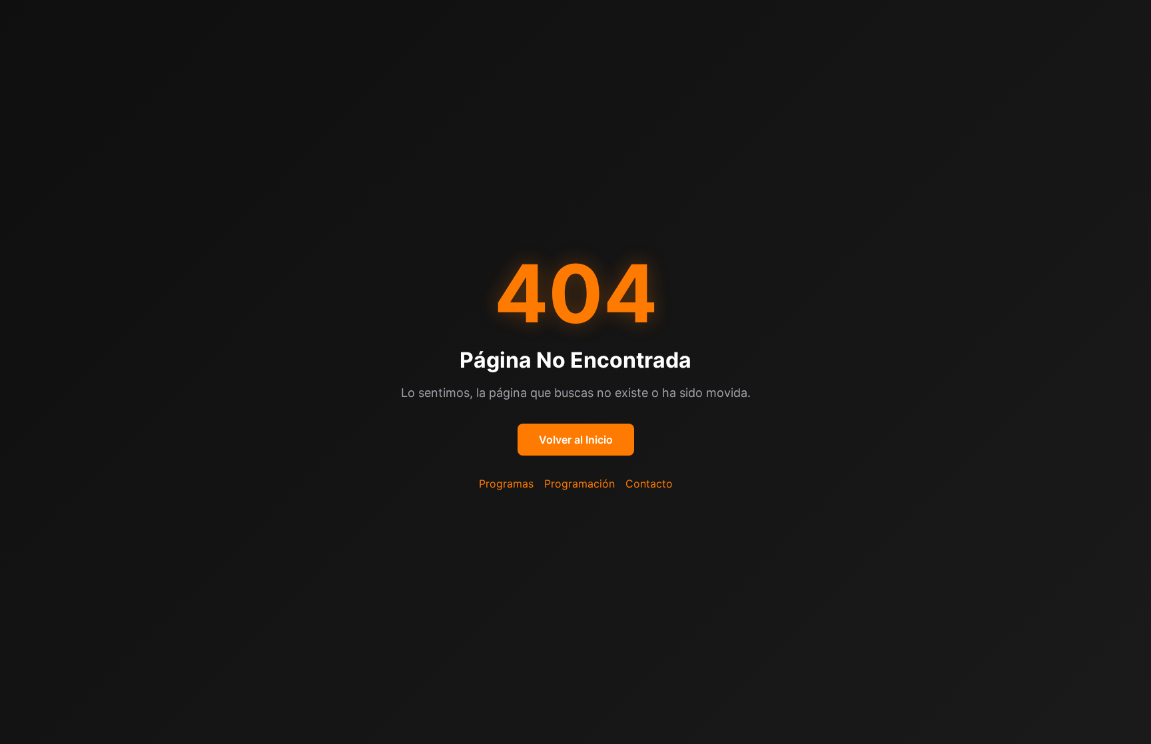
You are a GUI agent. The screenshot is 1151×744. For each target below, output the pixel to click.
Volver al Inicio (576, 439)
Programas (506, 483)
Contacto (649, 483)
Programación (579, 483)
